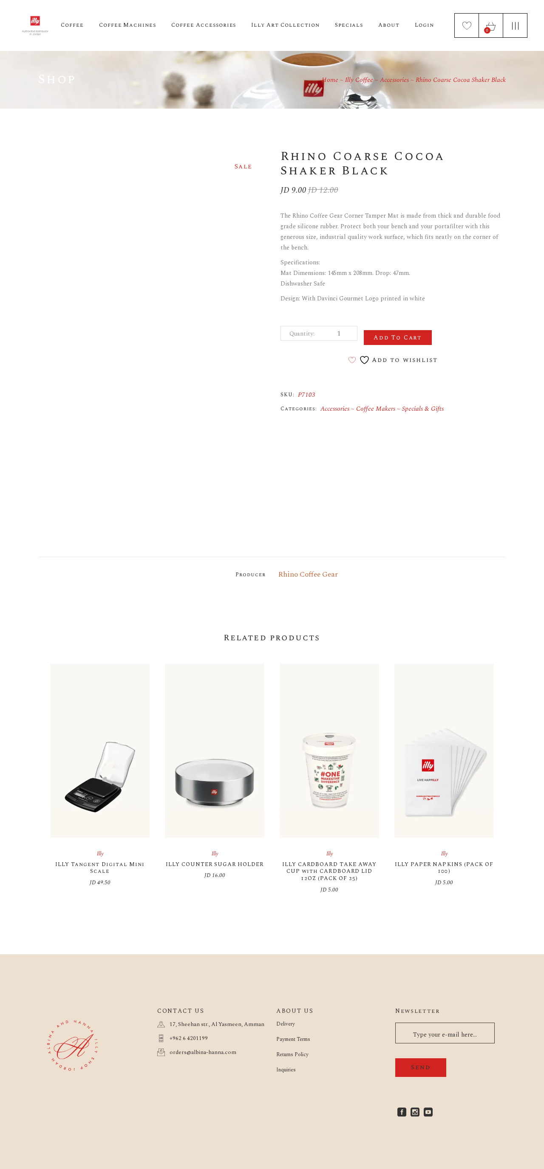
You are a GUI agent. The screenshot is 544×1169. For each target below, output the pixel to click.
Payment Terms (293, 1039)
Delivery (285, 1024)
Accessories (334, 409)
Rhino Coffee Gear (308, 574)
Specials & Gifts (423, 409)
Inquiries (286, 1070)
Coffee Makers (375, 409)
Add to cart (398, 337)
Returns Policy (292, 1055)
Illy (100, 854)
